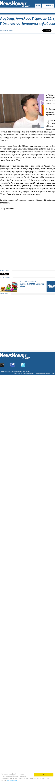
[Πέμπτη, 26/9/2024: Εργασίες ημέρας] (8, 291)
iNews (28, 371)
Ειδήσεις (5, 371)
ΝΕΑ (38, 6)
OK (44, 774)
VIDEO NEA (48, 6)
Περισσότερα (12, 780)
